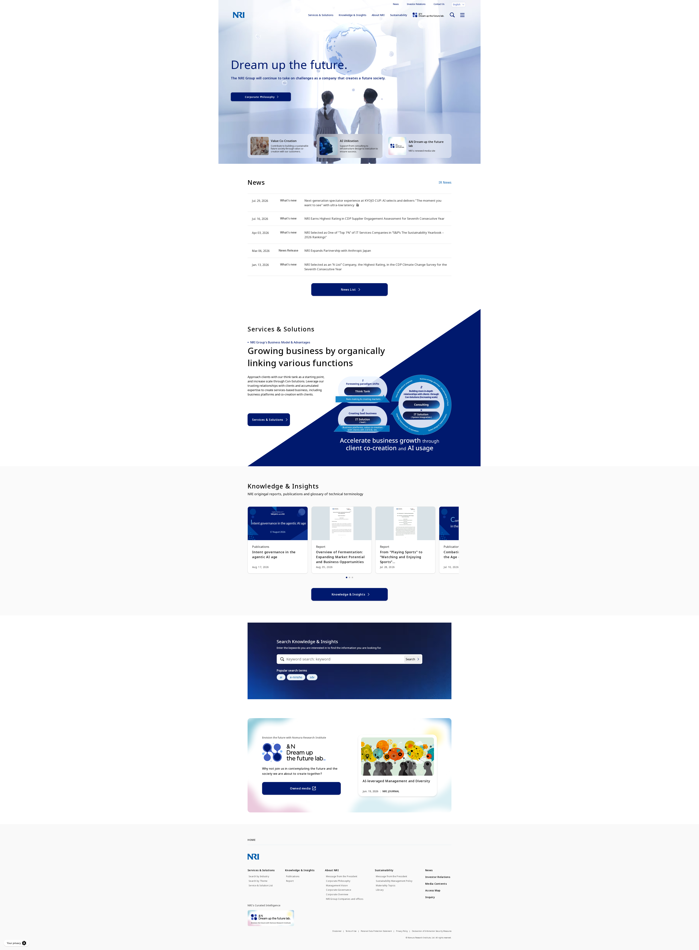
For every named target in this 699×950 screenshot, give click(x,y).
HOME (251, 840)
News (396, 4)
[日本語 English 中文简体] (458, 4)
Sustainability (398, 15)
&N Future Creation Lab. (428, 15)
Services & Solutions (320, 15)
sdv (312, 677)
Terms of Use (351, 931)
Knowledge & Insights (352, 15)
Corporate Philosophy (260, 97)
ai (281, 677)
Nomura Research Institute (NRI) (238, 15)
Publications (292, 876)
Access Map (433, 890)
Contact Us (439, 4)
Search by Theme (258, 881)
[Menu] (462, 15)
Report (290, 881)
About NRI (378, 15)
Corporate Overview (337, 894)
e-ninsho (296, 677)
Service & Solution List (261, 885)
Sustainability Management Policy (394, 881)
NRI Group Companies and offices (344, 899)
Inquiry (430, 897)
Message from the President (341, 876)
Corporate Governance (338, 889)
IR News (445, 182)
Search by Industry (259, 876)
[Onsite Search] (452, 15)
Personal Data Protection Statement (376, 931)
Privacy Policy (402, 931)
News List (348, 290)
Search (410, 659)
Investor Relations (416, 4)
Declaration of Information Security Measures (431, 931)
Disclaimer (336, 931)
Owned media (300, 788)
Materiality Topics (385, 885)
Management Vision (337, 885)
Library (380, 889)
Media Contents (436, 883)
